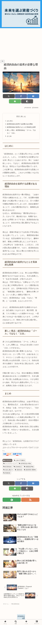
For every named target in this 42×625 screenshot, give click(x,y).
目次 (18, 116)
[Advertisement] (21, 44)
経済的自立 (18, 466)
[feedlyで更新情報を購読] (12, 500)
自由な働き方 (9, 470)
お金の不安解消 (20, 460)
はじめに (10, 121)
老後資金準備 (29, 466)
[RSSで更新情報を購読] (30, 500)
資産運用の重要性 (31, 470)
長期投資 (7, 473)
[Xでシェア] (9, 96)
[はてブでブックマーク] (33, 96)
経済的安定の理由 (26, 463)
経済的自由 (8, 460)
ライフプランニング (11, 463)
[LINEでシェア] (15, 101)
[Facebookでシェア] (21, 96)
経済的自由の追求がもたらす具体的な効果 (21, 127)
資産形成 (19, 470)
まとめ (9, 136)
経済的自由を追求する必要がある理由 (20, 124)
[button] (27, 101)
